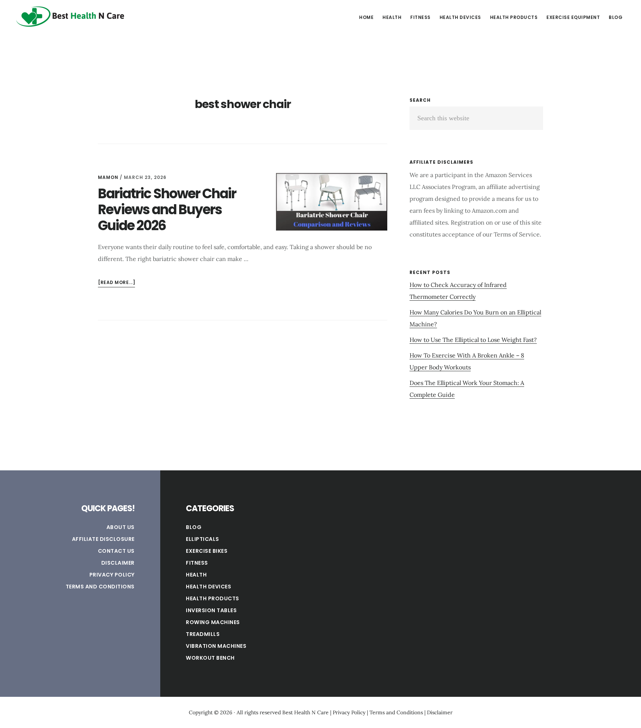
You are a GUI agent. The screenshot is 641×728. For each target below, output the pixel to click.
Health (196, 574)
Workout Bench (210, 658)
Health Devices (208, 586)
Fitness (197, 563)
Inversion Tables (211, 610)
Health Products (212, 598)
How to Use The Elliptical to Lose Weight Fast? (473, 339)
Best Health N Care (70, 16)
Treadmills (203, 634)
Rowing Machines (213, 622)
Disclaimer (118, 563)
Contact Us (116, 551)
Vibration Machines (216, 646)
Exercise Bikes (206, 551)
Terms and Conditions (100, 586)
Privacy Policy (112, 574)
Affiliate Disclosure (103, 539)
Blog (193, 527)
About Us (120, 527)
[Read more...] (116, 283)
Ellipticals (202, 539)
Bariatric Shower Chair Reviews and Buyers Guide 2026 (167, 209)
